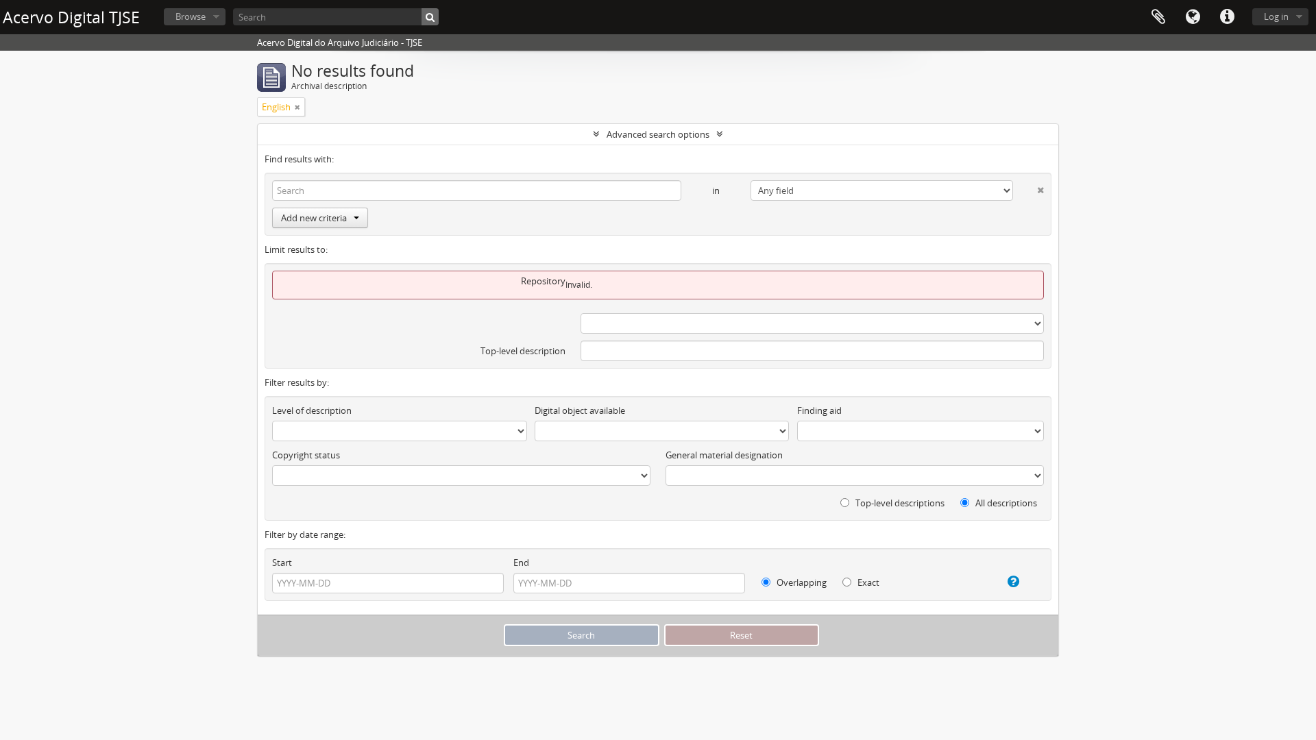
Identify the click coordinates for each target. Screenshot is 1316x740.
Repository (543, 281)
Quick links (1227, 17)
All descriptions (1005, 503)
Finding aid (819, 410)
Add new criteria (314, 218)
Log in (1276, 16)
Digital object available (580, 410)
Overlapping (801, 582)
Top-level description (522, 351)
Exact (867, 582)
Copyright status (306, 455)
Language (1192, 17)
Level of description (312, 410)
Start (282, 562)
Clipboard (1158, 17)
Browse (190, 16)
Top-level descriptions (899, 503)
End (521, 562)
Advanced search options (658, 134)
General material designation (724, 455)
